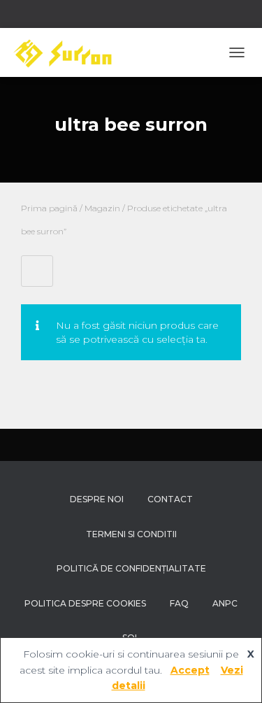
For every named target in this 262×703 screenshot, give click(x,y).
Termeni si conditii (131, 534)
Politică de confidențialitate (131, 568)
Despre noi (97, 499)
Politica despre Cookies (85, 603)
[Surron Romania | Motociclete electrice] (67, 52)
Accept (190, 670)
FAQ (179, 603)
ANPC (225, 603)
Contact (170, 499)
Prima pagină (49, 208)
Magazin (102, 208)
